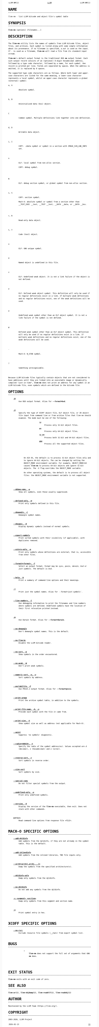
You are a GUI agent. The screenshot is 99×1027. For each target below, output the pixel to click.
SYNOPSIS (17, 23)
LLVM (49, 3)
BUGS (12, 944)
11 (89, 1024)
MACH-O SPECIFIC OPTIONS (33, 831)
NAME (12, 9)
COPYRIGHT (18, 1012)
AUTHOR (14, 999)
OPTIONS (16, 392)
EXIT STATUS (20, 972)
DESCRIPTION (20, 36)
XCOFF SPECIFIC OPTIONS (32, 923)
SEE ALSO (17, 985)
